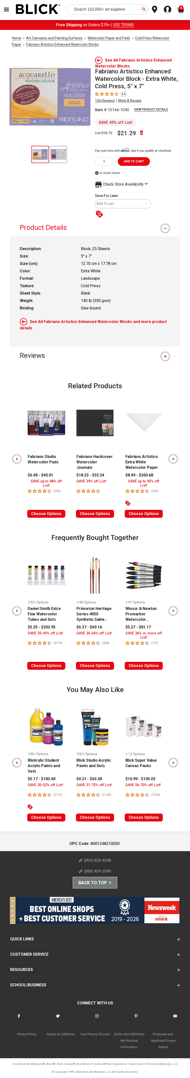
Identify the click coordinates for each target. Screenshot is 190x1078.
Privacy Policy (26, 1034)
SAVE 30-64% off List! (94, 633)
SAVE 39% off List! (91, 481)
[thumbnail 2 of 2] (58, 154)
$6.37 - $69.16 (89, 627)
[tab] (95, 227)
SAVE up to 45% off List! (143, 483)
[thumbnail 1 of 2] (40, 154)
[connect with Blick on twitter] (58, 1019)
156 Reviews (105, 101)
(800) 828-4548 (97, 860)
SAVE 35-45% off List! (45, 633)
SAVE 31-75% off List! (94, 785)
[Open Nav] (6, 9)
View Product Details (151, 109)
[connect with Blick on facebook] (19, 1019)
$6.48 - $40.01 (40, 475)
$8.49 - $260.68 (139, 475)
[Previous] (17, 459)
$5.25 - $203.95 (41, 627)
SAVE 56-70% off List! (143, 785)
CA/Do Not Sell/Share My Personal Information (129, 1040)
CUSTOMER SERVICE (29, 954)
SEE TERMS (123, 24)
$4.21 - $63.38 (89, 778)
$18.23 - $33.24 (90, 475)
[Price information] (100, 214)
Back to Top (92, 882)
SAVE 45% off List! (115, 122)
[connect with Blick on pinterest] (136, 1019)
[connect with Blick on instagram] (97, 1019)
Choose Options (46, 513)
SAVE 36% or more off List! (143, 635)
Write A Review (130, 101)
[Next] (173, 459)
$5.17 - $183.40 (41, 778)
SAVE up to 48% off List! (46, 483)
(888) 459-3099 (97, 871)
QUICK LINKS (22, 939)
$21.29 (126, 133)
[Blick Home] (38, 9)
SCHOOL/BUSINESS (28, 985)
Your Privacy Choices (95, 1034)
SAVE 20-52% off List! (45, 785)
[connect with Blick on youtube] (175, 1019)
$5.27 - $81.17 (138, 627)
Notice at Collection (61, 1034)
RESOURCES (21, 969)
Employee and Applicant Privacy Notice (163, 1040)
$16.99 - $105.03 (140, 778)
